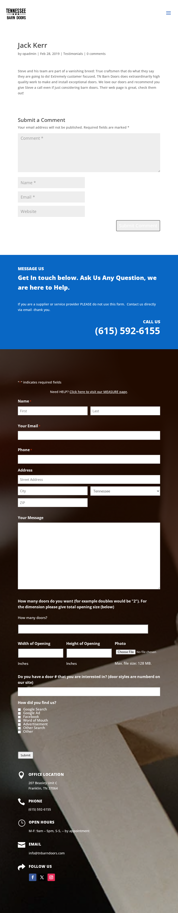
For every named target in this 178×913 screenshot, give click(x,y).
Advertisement (35, 724)
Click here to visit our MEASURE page (98, 392)
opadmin (29, 53)
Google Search (35, 709)
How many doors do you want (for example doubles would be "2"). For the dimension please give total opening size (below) (82, 604)
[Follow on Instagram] (51, 877)
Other (28, 731)
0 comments (96, 53)
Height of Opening (83, 643)
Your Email (29, 425)
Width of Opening (34, 643)
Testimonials (73, 53)
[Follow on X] (42, 877)
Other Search (34, 728)
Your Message (30, 517)
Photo (120, 643)
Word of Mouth (35, 720)
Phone (25, 449)
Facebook (31, 717)
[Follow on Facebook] (32, 877)
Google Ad (31, 713)
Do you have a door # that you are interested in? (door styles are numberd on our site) (89, 679)
